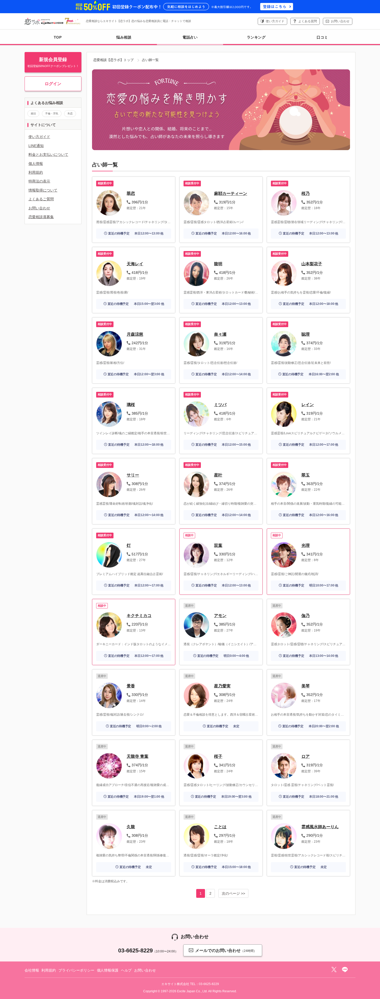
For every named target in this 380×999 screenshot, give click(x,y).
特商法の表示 (39, 181)
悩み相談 (123, 37)
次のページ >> (233, 893)
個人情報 (35, 163)
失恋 (70, 113)
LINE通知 (36, 146)
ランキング (256, 37)
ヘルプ (126, 970)
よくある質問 (307, 21)
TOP (58, 37)
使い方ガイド (275, 21)
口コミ (322, 37)
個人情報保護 (107, 970)
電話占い (190, 37)
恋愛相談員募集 (41, 217)
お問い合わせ (340, 21)
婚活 (33, 113)
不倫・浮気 (51, 113)
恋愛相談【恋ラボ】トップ (113, 60)
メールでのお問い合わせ (226, 950)
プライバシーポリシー (76, 970)
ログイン (53, 84)
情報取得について (42, 190)
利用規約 (35, 172)
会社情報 (32, 970)
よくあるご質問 (41, 199)
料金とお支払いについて (48, 154)
